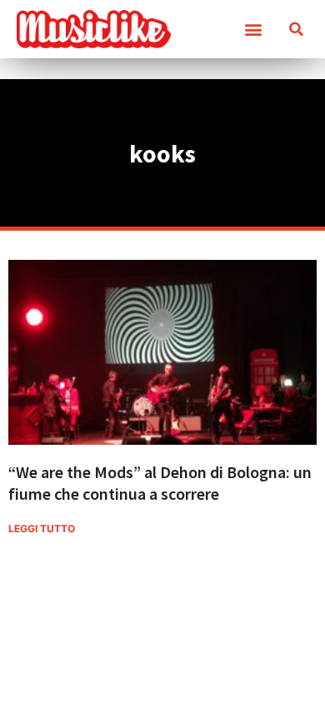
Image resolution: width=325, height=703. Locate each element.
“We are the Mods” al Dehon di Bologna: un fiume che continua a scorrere (160, 482)
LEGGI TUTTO (41, 528)
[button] (253, 29)
